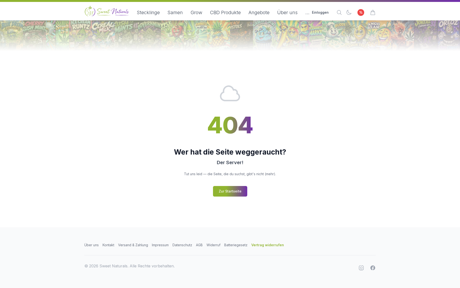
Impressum (160, 245)
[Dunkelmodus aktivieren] (349, 12)
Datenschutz (182, 245)
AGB (199, 245)
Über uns (287, 12)
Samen (175, 12)
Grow (196, 12)
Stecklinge (148, 12)
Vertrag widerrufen (267, 245)
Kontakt (108, 245)
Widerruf (213, 245)
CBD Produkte (225, 12)
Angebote (259, 12)
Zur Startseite (230, 191)
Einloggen (320, 12)
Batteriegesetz (235, 245)
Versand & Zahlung (133, 245)
